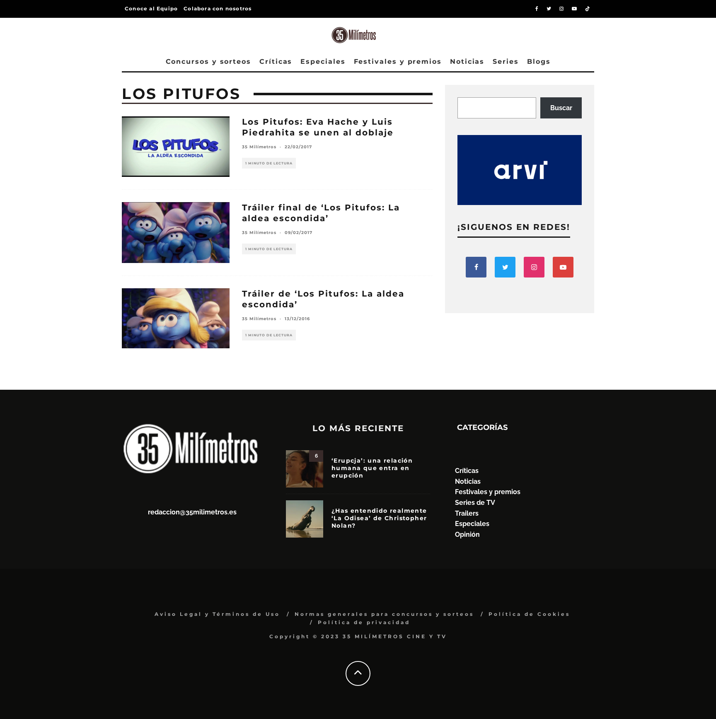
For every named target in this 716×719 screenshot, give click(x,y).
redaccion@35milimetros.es (192, 512)
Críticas (275, 61)
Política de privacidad (364, 622)
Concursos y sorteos (208, 61)
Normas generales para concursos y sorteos (384, 614)
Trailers (467, 513)
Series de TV (475, 503)
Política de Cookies (529, 614)
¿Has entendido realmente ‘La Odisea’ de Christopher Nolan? (379, 518)
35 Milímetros (259, 147)
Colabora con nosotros (218, 8)
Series (506, 61)
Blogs (539, 61)
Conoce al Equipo (151, 8)
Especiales (322, 61)
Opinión (467, 534)
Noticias (467, 61)
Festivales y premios (398, 61)
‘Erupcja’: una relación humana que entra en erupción (372, 468)
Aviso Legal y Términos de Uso (217, 614)
